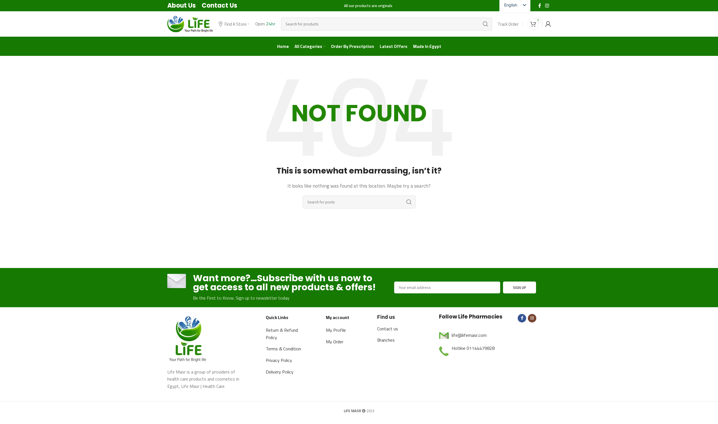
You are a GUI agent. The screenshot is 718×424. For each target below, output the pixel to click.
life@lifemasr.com (469, 335)
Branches (386, 340)
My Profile (336, 330)
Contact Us (219, 5)
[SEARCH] (485, 23)
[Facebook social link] (539, 5)
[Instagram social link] (547, 5)
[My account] (548, 24)
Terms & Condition (283, 348)
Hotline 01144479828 (473, 348)
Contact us (387, 328)
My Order (334, 341)
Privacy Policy (279, 360)
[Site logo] (190, 23)
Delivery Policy (279, 372)
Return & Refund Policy (282, 334)
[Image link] (188, 337)
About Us (181, 5)
